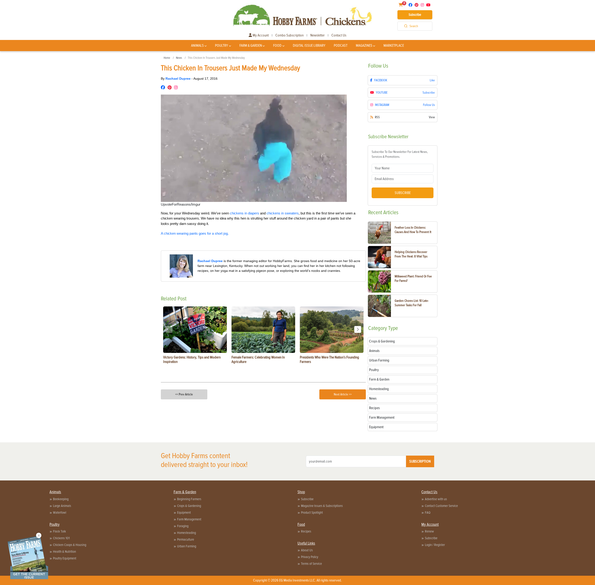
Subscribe (415, 15)
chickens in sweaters (283, 213)
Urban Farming (186, 546)
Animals (197, 45)
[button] (357, 329)
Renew (429, 531)
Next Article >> (343, 394)
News (179, 58)
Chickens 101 (61, 538)
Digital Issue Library (309, 45)
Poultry (221, 45)
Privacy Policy (309, 557)
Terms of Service (311, 564)
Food (277, 45)
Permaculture (185, 539)
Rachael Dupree (178, 78)
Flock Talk (59, 531)
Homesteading (186, 533)
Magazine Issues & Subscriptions (322, 506)
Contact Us (338, 35)
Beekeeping (61, 499)
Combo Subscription (289, 35)
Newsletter (317, 35)
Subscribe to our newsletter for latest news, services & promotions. (400, 154)
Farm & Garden (250, 45)
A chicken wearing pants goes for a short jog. (195, 233)
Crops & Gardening (189, 506)
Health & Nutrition (64, 551)
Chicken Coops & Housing (69, 545)
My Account (260, 35)
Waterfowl (59, 512)
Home (167, 58)
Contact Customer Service (441, 506)
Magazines (364, 45)
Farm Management (189, 519)
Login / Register (435, 545)
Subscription (420, 461)
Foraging (182, 526)
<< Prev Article (184, 394)
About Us (307, 550)
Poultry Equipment (64, 558)
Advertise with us (436, 499)
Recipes (306, 531)
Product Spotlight (312, 512)
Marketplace (393, 45)
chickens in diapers (244, 213)
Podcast (340, 45)
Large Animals (62, 506)
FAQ (427, 512)
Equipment (184, 512)
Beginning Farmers (189, 499)
